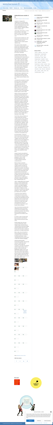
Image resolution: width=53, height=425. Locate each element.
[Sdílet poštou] (27, 361)
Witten (45, 70)
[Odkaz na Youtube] (45, 1)
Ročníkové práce (45, 67)
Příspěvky (4, 10)
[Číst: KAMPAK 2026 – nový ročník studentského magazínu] (35, 42)
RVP (49, 67)
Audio (44, 52)
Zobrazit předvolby (47, 420)
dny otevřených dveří (37, 57)
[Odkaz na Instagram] (43, 1)
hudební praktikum (42, 60)
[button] (50, 411)
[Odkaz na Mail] (48, 1)
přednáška (38, 65)
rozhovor (36, 67)
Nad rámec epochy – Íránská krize (43, 35)
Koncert (36, 62)
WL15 (47, 70)
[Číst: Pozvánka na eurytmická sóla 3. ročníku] (35, 26)
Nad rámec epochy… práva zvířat (42, 45)
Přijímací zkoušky (47, 65)
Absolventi (36, 52)
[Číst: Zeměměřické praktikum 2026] (35, 21)
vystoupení (38, 70)
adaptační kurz (40, 52)
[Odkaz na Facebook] (42, 1)
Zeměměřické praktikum (38, 72)
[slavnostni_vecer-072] (7, 18)
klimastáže (47, 60)
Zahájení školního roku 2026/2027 (43, 17)
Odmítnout (39, 420)
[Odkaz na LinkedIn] (46, 1)
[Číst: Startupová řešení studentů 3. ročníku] (35, 39)
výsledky (42, 70)
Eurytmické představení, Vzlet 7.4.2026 (43, 29)
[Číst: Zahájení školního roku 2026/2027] (35, 18)
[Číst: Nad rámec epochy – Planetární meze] (35, 23)
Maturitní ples (44, 62)
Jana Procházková (26, 18)
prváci (35, 65)
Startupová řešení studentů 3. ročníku (43, 38)
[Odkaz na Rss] (49, 1)
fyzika (38, 60)
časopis (43, 72)
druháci (42, 57)
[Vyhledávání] (49, 8)
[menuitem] (6, 8)
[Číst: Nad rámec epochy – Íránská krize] (35, 36)
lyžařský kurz (39, 62)
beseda (46, 52)
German (39, 0)
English (36, 0)
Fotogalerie (20, 18)
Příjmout (30, 420)
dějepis (45, 57)
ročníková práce (40, 67)
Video (35, 70)
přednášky (42, 65)
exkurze (36, 60)
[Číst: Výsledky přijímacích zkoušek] (35, 33)
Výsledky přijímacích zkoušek (42, 32)
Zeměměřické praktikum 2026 (42, 20)
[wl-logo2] (11, 4)
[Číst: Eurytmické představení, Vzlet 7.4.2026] (35, 30)
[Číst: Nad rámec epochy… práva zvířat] (35, 46)
